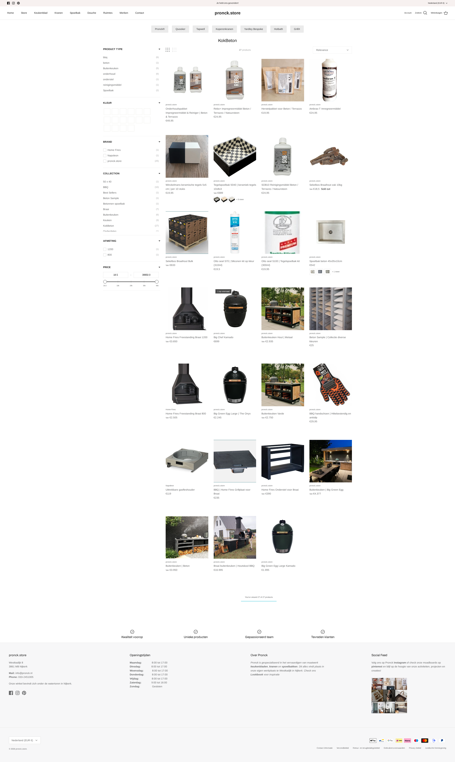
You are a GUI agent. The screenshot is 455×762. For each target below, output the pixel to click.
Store (24, 12)
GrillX (297, 29)
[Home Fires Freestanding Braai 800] (187, 385)
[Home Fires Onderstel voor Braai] (282, 461)
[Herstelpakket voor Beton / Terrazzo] (282, 80)
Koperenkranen (224, 29)
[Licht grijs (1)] (139, 112)
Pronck (395, 662)
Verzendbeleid (343, 748)
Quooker (180, 29)
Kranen (59, 12)
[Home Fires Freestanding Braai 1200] (187, 308)
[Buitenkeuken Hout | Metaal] (282, 308)
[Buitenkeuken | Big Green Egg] (330, 461)
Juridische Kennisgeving (435, 748)
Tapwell (200, 29)
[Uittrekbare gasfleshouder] (187, 461)
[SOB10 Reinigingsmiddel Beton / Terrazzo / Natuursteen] (282, 156)
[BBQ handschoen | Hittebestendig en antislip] (330, 385)
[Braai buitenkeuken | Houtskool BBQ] (235, 537)
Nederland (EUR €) (436, 3)
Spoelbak (75, 12)
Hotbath (278, 29)
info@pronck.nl (23, 673)
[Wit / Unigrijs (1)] (131, 120)
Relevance (322, 50)
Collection (111, 173)
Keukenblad (40, 12)
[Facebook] (8, 3)
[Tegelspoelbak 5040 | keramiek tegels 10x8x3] (235, 156)
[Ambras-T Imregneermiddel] (330, 80)
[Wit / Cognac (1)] (107, 120)
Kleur (107, 102)
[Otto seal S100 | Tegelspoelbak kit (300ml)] (282, 232)
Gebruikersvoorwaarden (394, 748)
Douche (91, 12)
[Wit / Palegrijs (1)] (115, 120)
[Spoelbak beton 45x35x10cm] (330, 232)
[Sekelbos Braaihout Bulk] (187, 232)
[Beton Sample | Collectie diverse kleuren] (330, 308)
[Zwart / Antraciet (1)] (139, 120)
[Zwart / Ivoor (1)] (107, 128)
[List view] (174, 50)
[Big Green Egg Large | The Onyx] (235, 385)
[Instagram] (13, 3)
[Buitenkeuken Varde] (282, 385)
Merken (124, 12)
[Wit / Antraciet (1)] (147, 112)
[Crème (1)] (123, 112)
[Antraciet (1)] (107, 112)
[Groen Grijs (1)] (131, 112)
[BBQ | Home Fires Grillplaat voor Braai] (235, 461)
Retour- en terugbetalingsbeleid (366, 748)
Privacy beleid (415, 748)
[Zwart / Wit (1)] (131, 128)
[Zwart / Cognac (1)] (147, 120)
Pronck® (160, 29)
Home (10, 12)
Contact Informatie (325, 748)
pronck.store (21, 749)
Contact (139, 12)
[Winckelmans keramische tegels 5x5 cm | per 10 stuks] (187, 156)
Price (107, 267)
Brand (107, 141)
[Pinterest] (18, 3)
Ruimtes (108, 12)
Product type (112, 49)
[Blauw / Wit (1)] (115, 112)
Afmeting (109, 240)
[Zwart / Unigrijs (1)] (123, 128)
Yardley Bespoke (253, 29)
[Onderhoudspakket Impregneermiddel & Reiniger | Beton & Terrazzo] (187, 80)
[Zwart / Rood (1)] (115, 128)
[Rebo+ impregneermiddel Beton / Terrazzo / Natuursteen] (235, 80)
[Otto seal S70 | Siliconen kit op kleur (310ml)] (235, 232)
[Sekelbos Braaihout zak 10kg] (330, 156)
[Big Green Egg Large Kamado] (282, 537)
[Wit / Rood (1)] (123, 120)
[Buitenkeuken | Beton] (187, 537)
